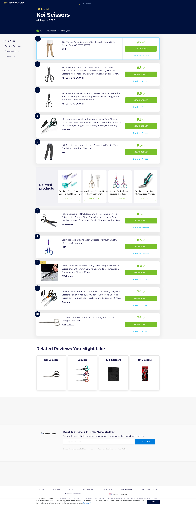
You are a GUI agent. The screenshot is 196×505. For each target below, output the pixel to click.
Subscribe (145, 442)
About (42, 490)
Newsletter (10, 56)
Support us (107, 490)
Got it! (153, 502)
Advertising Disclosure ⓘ (72, 494)
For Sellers (126, 490)
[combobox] (98, 4)
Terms (72, 490)
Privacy (56, 490)
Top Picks (10, 41)
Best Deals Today (149, 490)
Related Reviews (13, 46)
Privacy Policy (88, 503)
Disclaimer (88, 490)
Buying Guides (12, 51)
